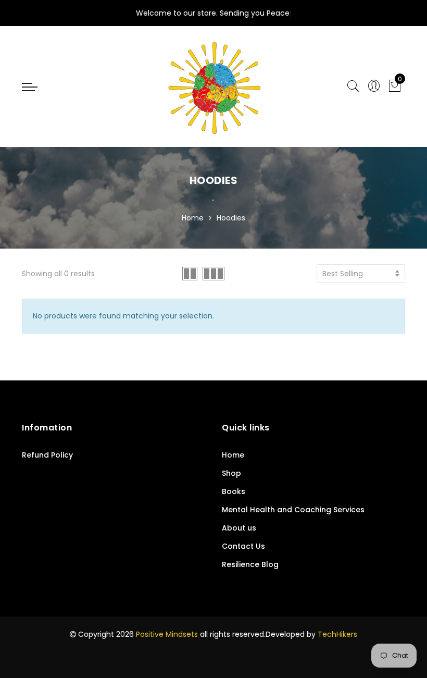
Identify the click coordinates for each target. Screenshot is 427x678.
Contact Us (243, 546)
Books (233, 491)
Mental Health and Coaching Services (293, 509)
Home (193, 218)
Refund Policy (47, 455)
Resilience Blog (250, 564)
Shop (231, 473)
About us (239, 528)
